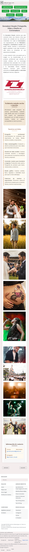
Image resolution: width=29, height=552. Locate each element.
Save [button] (12, 549)
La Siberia (5, 11)
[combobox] (14, 479)
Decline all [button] (11, 540)
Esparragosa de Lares (20, 7)
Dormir (24, 11)
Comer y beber (15, 11)
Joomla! (3, 527)
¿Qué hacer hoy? (7, 7)
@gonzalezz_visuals (12, 457)
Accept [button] (3, 550)
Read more (25, 540)
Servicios (19, 14)
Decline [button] (8, 550)
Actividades (10, 14)
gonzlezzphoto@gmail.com (14, 451)
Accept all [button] (3, 540)
